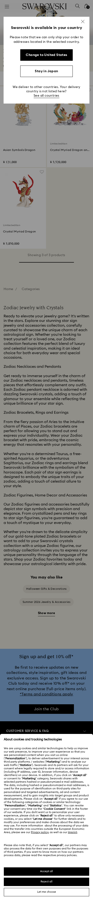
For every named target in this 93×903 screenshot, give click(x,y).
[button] (82, 21)
